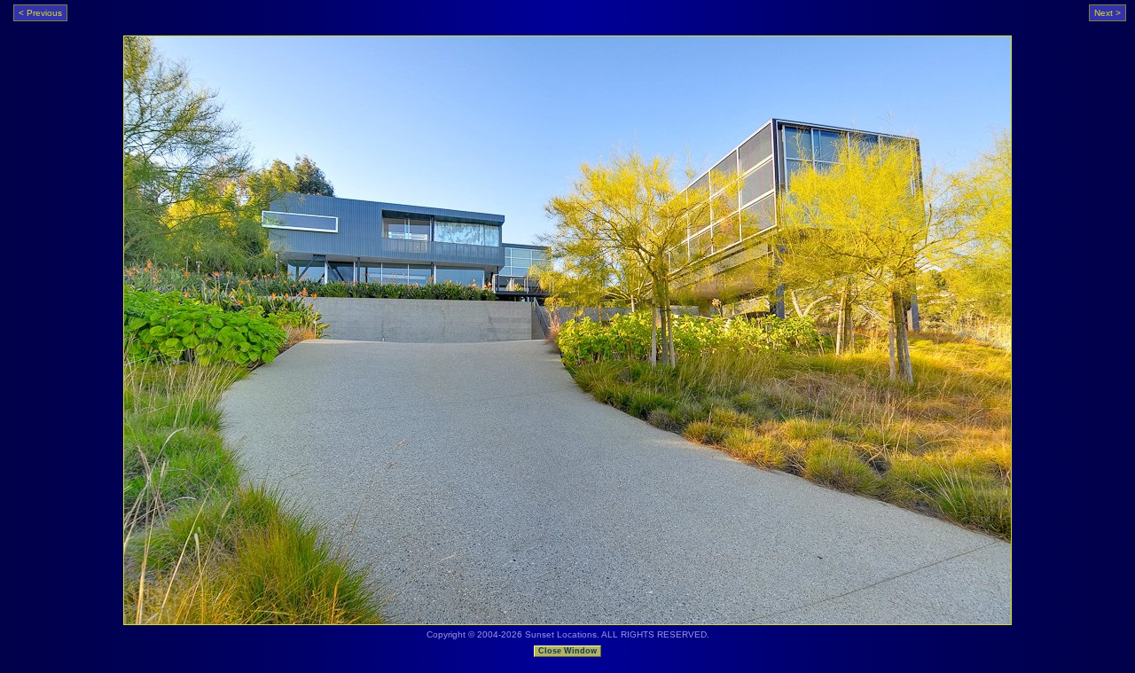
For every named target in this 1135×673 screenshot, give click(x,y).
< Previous (40, 13)
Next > (1107, 13)
